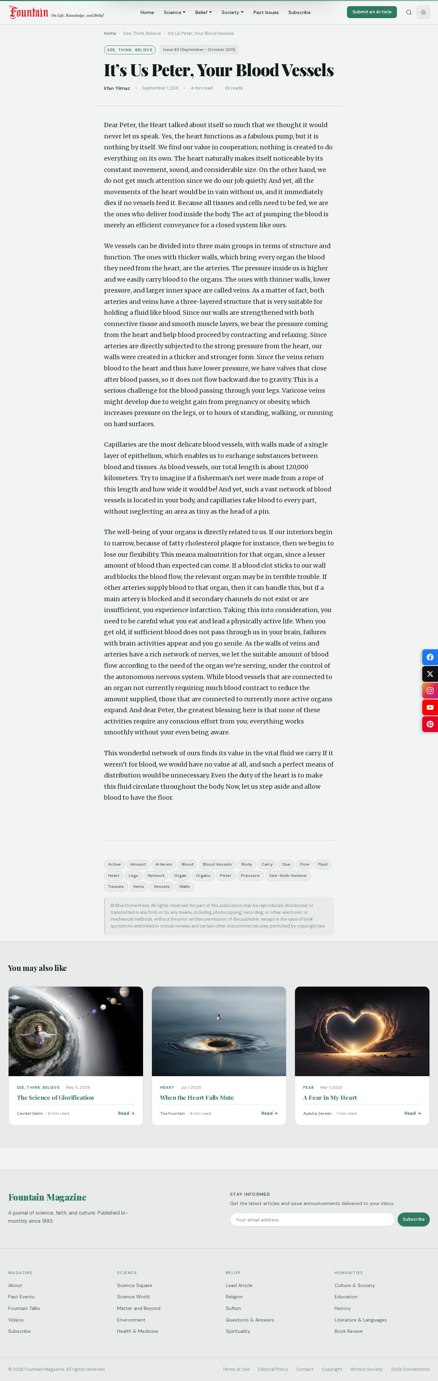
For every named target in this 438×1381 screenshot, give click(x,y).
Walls (184, 886)
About (15, 1285)
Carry (267, 864)
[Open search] (408, 12)
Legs (133, 875)
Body (247, 864)
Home (147, 12)
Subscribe (299, 12)
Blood (188, 864)
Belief (201, 12)
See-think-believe (288, 875)
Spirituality (238, 1331)
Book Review (349, 1331)
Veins (138, 886)
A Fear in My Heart (330, 1097)
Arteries (163, 864)
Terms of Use (236, 1369)
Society (230, 12)
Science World (133, 1297)
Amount (138, 864)
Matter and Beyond (138, 1308)
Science (172, 12)
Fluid (322, 864)
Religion (234, 1297)
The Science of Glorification (55, 1097)
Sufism (233, 1308)
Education (346, 1297)
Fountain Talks (24, 1308)
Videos (16, 1320)
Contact (304, 1369)
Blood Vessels (217, 864)
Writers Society (366, 1369)
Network (156, 875)
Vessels (162, 886)
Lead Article (239, 1285)
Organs (203, 875)
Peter (226, 875)
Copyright (332, 1369)
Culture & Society (355, 1285)
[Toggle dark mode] (423, 12)
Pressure (250, 875)
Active (114, 864)
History (343, 1308)
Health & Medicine (137, 1331)
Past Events (21, 1297)
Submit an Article (371, 12)
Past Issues (266, 12)
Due (286, 864)
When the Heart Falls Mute (197, 1097)
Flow (304, 864)
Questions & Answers (250, 1320)
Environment (131, 1320)
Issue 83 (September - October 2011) (199, 49)
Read (123, 1113)
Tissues (116, 886)
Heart (113, 875)
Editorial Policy (273, 1369)
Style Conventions (410, 1369)
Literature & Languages (361, 1320)
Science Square (134, 1285)
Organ (180, 875)
